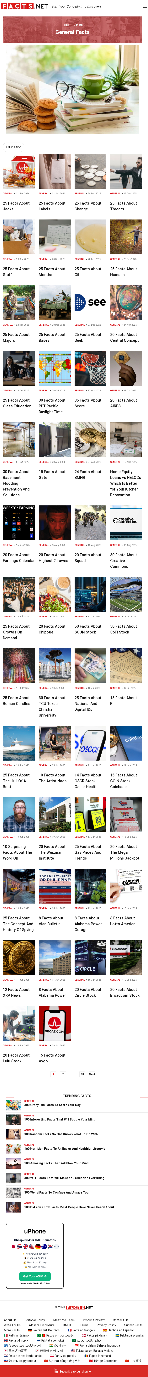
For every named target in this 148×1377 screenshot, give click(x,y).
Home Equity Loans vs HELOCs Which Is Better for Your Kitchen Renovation (125, 483)
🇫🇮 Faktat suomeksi (50, 1340)
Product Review (94, 1320)
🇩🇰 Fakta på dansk (94, 1335)
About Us (10, 1320)
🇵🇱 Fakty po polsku (63, 1356)
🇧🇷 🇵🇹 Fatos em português (55, 1335)
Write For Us (12, 1325)
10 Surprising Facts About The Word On (17, 852)
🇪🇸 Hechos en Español (118, 1330)
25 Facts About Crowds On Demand (16, 632)
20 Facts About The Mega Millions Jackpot (124, 852)
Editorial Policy (35, 1320)
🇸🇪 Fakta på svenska (129, 1335)
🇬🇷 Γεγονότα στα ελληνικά (22, 1345)
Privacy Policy (106, 1325)
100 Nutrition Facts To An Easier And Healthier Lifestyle (64, 1149)
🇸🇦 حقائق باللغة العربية (86, 1340)
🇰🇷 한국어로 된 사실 (49, 1351)
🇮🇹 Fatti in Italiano (16, 1335)
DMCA (67, 1325)
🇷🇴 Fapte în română (97, 1356)
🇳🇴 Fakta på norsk (16, 1340)
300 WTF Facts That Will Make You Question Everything (64, 1178)
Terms (84, 1325)
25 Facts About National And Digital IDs (88, 703)
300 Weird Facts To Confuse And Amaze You (56, 1192)
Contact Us (120, 1320)
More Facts (12, 1330)
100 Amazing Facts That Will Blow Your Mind (56, 1163)
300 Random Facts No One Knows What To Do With (61, 1134)
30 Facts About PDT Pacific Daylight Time (52, 406)
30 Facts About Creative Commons (123, 561)
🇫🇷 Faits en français (81, 1330)
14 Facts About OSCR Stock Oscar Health (88, 781)
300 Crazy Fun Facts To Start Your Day (52, 1105)
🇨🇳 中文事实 (133, 1361)
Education (14, 147)
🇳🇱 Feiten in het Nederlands (23, 1356)
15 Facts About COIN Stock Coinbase (123, 781)
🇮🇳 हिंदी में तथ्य (57, 1345)
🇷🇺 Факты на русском (20, 1361)
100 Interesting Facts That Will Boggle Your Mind (59, 1119)
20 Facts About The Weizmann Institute (52, 852)
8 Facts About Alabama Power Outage (88, 924)
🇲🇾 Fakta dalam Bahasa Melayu (92, 1351)
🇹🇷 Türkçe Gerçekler (103, 1361)
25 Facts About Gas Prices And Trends (88, 852)
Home (65, 24)
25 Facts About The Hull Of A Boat (16, 781)
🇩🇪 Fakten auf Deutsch (44, 1330)
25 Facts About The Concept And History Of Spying (18, 924)
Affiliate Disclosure (42, 1325)
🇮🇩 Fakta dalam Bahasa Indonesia (97, 1345)
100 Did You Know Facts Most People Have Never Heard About (69, 1207)
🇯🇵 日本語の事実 (15, 1351)
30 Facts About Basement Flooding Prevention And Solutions (16, 483)
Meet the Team (64, 1320)
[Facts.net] (24, 6)
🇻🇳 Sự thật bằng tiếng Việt (62, 1361)
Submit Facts (133, 1325)
